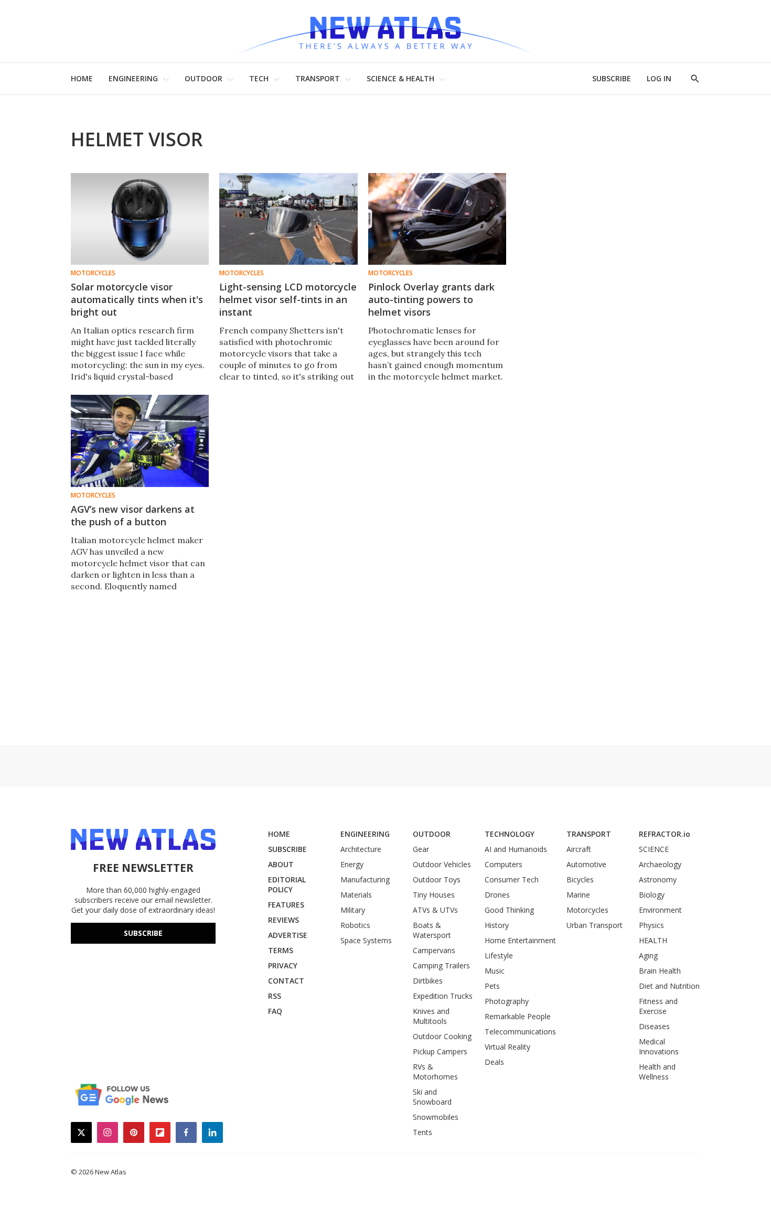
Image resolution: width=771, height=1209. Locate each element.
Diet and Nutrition (669, 986)
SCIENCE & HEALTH (400, 78)
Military (352, 910)
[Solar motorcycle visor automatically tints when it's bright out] (140, 219)
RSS (274, 996)
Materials (356, 895)
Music (495, 971)
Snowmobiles (435, 1117)
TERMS (280, 950)
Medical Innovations (659, 1046)
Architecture (360, 849)
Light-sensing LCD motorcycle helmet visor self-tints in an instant (288, 299)
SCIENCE (654, 849)
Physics (651, 925)
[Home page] (385, 31)
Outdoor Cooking (442, 1036)
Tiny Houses (434, 895)
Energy (351, 864)
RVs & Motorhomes (435, 1072)
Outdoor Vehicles (442, 864)
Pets (492, 986)
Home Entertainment (520, 940)
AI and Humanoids (516, 849)
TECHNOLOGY (509, 834)
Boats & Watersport (432, 930)
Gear (421, 849)
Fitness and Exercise (658, 1006)
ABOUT (281, 864)
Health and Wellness (657, 1072)
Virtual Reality (507, 1047)
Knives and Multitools (431, 1016)
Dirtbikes (428, 981)
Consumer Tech (512, 879)
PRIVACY (282, 965)
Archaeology (660, 864)
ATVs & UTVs (435, 910)
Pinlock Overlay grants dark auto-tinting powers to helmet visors (431, 299)
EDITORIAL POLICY (287, 884)
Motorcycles (93, 273)
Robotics (355, 925)
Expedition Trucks (443, 996)
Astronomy (658, 879)
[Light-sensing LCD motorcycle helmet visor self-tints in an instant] (288, 219)
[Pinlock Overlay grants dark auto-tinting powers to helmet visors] (437, 219)
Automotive (586, 864)
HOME (82, 78)
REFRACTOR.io (664, 834)
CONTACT (286, 981)
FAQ (275, 1011)
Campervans (434, 950)
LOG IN (659, 78)
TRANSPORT (317, 78)
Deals (494, 1062)
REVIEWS (283, 920)
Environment (660, 910)
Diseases (654, 1026)
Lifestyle (499, 955)
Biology (652, 895)
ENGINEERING (133, 78)
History (497, 925)
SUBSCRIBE (611, 78)
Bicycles (580, 879)
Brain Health (660, 971)
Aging (648, 955)
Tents (422, 1132)
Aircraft (578, 849)
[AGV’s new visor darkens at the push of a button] (140, 441)
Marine (578, 895)
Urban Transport (594, 925)
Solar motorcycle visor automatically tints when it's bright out (137, 299)
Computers (503, 864)
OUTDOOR (203, 78)
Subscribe (143, 933)
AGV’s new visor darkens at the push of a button (133, 515)
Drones (497, 895)
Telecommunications (520, 1032)
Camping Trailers (441, 965)
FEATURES (286, 905)
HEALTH (653, 940)
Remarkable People (518, 1016)
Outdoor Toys (437, 879)
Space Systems (366, 940)
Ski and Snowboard (432, 1097)
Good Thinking (509, 910)
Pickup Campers (440, 1051)
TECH (259, 78)
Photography (507, 1001)
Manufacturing (365, 879)
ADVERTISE (287, 935)
